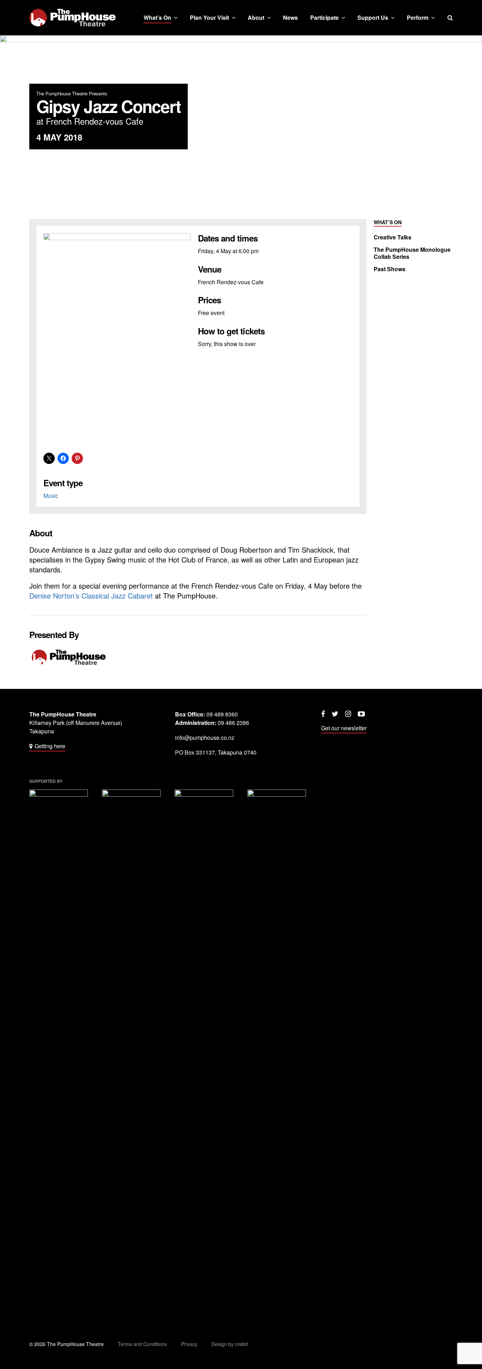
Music (50, 496)
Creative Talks (392, 237)
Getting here (50, 746)
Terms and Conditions (142, 1343)
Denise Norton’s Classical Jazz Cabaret (91, 595)
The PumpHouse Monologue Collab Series (412, 253)
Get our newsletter (344, 728)
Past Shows (389, 269)
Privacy (189, 1343)
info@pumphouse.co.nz (204, 737)
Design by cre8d (229, 1343)
